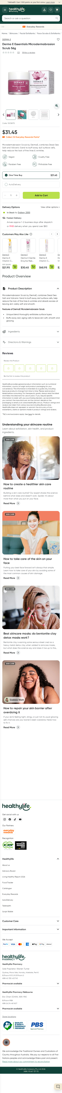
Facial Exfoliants (27, 33)
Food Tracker (7, 882)
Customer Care (10, 921)
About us (6, 865)
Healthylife (8, 858)
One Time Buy (15, 175)
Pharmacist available (12, 983)
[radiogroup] (31, 180)
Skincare (13, 33)
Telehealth (6, 906)
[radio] (31, 175)
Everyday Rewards (10, 894)
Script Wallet (7, 911)
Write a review (28, 52)
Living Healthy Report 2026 (13, 877)
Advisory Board (8, 871)
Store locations (9, 1016)
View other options (49, 207)
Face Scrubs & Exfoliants (48, 33)
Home (4, 33)
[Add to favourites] (58, 39)
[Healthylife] (17, 10)
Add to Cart (41, 195)
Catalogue (7, 888)
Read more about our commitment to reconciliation (26, 1061)
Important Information (14, 929)
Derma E (6, 39)
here (30, 414)
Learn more (50, 2)
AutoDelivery (15, 184)
